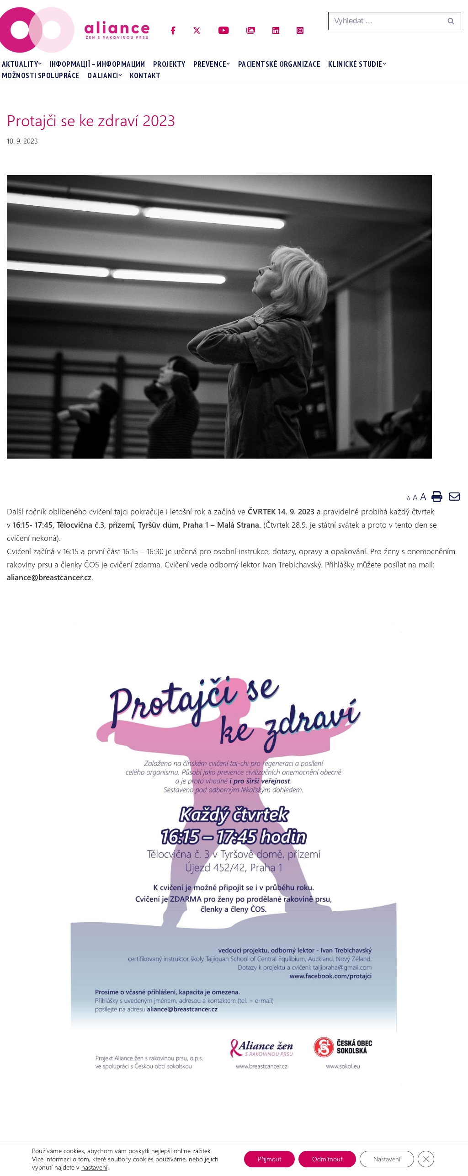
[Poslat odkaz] (454, 496)
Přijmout (269, 1159)
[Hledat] (451, 21)
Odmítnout (327, 1159)
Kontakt (145, 75)
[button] (40, 64)
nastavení (94, 1167)
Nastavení (386, 1159)
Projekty (169, 64)
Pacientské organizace (279, 64)
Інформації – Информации (97, 64)
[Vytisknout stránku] (437, 496)
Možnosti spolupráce (41, 75)
